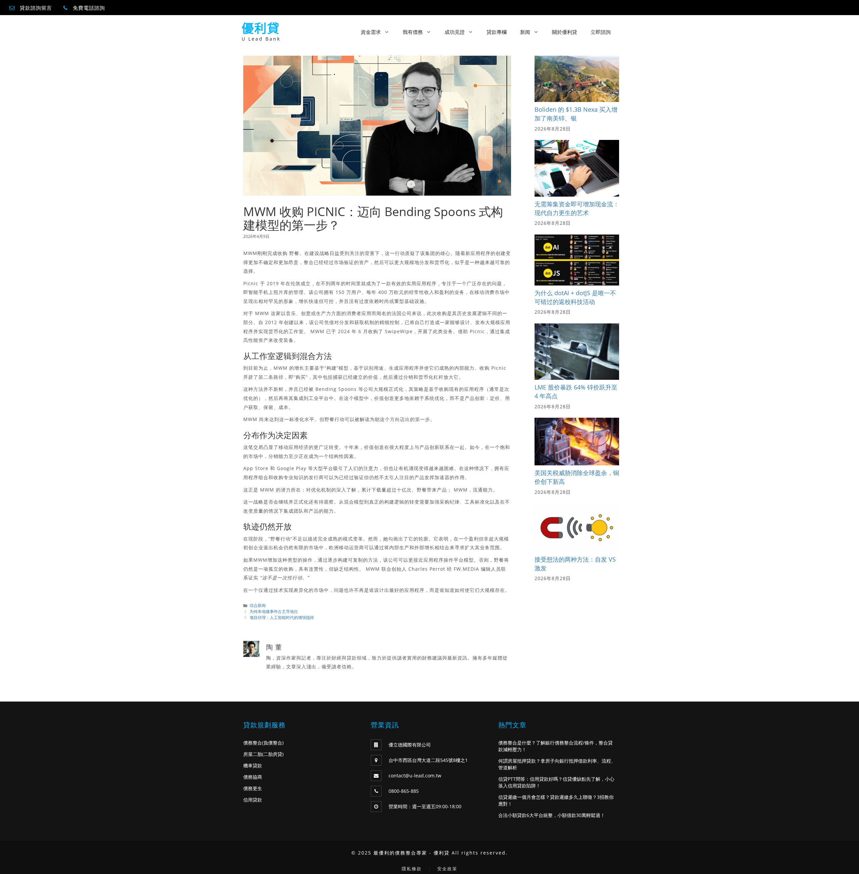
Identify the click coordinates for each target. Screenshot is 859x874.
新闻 (525, 32)
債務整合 (252, 742)
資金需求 (371, 32)
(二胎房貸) (273, 754)
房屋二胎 (252, 754)
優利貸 (261, 28)
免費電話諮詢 (89, 7)
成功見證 (455, 32)
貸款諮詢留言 (36, 7)
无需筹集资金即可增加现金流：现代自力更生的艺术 (577, 208)
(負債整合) (273, 742)
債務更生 (252, 788)
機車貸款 (252, 765)
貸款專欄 (497, 32)
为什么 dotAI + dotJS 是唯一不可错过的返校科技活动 (575, 297)
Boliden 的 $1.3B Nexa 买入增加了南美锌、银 (576, 113)
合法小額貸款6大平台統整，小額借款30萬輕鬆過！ (551, 815)
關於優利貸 (564, 32)
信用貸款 (252, 799)
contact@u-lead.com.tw (415, 775)
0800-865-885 (404, 791)
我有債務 (413, 32)
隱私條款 (412, 869)
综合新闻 (258, 605)
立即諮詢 (601, 32)
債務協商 (252, 777)
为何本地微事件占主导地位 (274, 611)
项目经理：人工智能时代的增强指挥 (282, 617)
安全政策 (447, 869)
